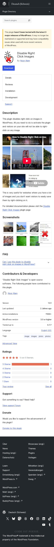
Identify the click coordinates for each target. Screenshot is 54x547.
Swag (32, 479)
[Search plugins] (29, 20)
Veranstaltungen (35, 470)
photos (47, 336)
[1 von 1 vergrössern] (48, 225)
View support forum (12, 405)
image (27, 336)
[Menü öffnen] (50, 4)
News (5, 448)
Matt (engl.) (9, 492)
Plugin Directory (9, 11)
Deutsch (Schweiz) (17, 512)
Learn (5, 465)
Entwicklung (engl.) (11, 474)
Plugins (31, 453)
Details (8, 77)
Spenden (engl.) (36, 474)
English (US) (46, 330)
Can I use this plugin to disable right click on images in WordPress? (19, 263)
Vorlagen (32, 457)
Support (8, 104)
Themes (32, 448)
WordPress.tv (10, 479)
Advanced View (10, 343)
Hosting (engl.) (9, 453)
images (34, 336)
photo (41, 336)
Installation (10, 91)
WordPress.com (11, 487)
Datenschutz (8, 457)
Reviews (9, 84)
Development (11, 97)
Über (5, 444)
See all (48, 386)
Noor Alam (25, 60)
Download (8, 68)
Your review (8, 386)
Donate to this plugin (12, 428)
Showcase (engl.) (36, 444)
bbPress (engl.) (11, 496)
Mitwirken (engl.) (36, 465)
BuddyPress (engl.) (13, 501)
